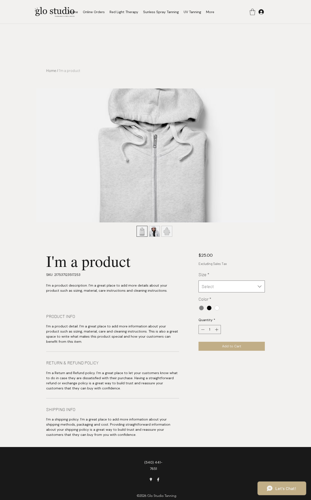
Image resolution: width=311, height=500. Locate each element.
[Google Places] (150, 479)
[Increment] (217, 329)
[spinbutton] (209, 329)
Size (204, 274)
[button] (252, 12)
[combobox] (232, 287)
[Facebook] (158, 479)
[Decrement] (202, 329)
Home (51, 70)
